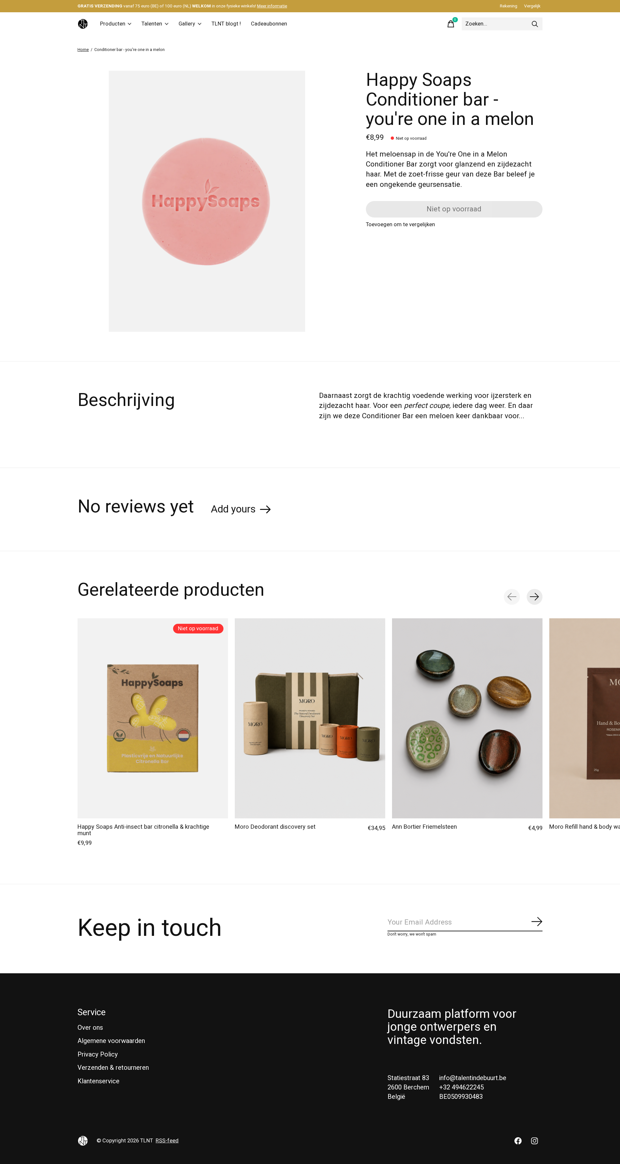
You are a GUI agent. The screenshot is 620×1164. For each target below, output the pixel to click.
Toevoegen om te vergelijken (400, 224)
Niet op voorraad (454, 209)
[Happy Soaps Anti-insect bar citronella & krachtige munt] (153, 718)
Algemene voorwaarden (111, 1041)
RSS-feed (167, 1141)
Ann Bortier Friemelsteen (424, 827)
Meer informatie (272, 6)
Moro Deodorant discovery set (275, 827)
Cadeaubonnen (269, 24)
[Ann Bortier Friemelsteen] (467, 718)
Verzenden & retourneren (113, 1067)
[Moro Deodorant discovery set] (310, 718)
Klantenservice (98, 1081)
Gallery (187, 24)
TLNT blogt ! (226, 24)
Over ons (90, 1027)
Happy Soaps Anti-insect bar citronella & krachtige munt (143, 830)
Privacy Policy (98, 1054)
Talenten (151, 24)
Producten (112, 24)
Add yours (233, 509)
